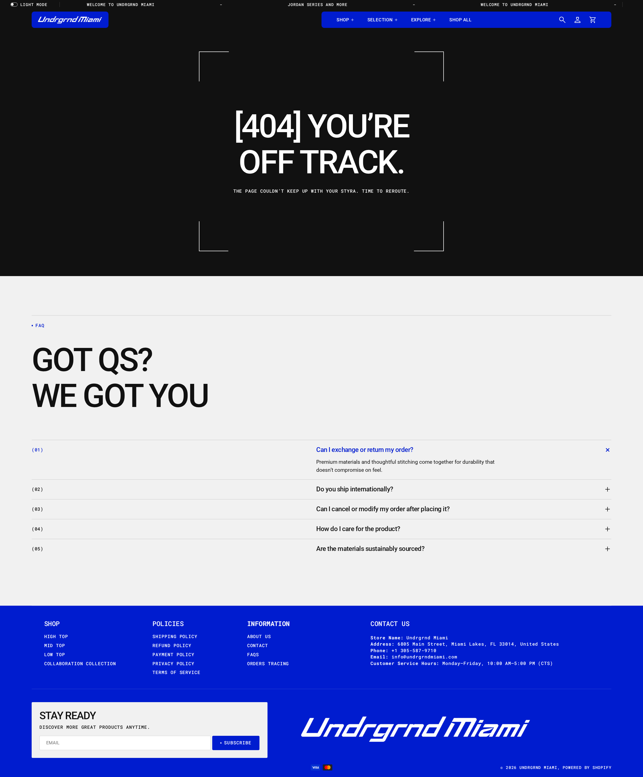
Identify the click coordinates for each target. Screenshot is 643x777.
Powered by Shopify (587, 767)
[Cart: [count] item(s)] (593, 20)
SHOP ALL (460, 19)
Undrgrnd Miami (538, 767)
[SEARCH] (562, 20)
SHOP (343, 19)
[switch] (30, 4)
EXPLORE (421, 19)
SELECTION (380, 19)
